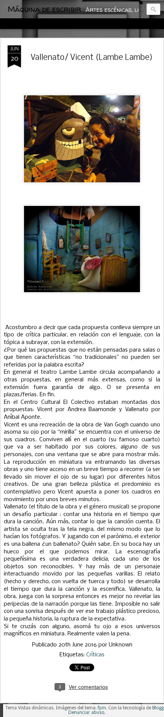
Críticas (95, 655)
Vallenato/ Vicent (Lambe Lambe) (92, 57)
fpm (102, 708)
